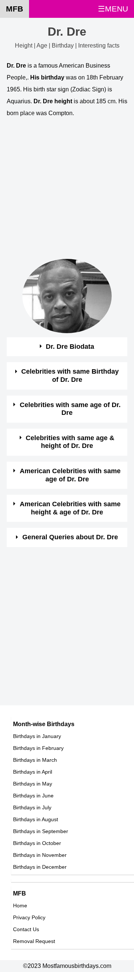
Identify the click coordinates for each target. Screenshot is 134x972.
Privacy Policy (29, 917)
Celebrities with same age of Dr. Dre (70, 409)
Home (20, 905)
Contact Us (26, 929)
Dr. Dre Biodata (70, 346)
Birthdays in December (40, 867)
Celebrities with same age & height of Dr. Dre (70, 442)
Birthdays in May (32, 784)
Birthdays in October (37, 843)
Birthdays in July (32, 807)
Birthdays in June (33, 796)
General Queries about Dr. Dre (70, 537)
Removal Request (34, 941)
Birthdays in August (35, 819)
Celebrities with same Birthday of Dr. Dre (70, 375)
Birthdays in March (35, 760)
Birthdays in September (40, 831)
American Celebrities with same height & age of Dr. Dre (70, 508)
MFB (14, 8)
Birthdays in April (32, 772)
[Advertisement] (67, 192)
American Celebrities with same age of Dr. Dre (70, 475)
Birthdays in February (38, 748)
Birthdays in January (37, 736)
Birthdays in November (40, 855)
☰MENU (113, 8)
